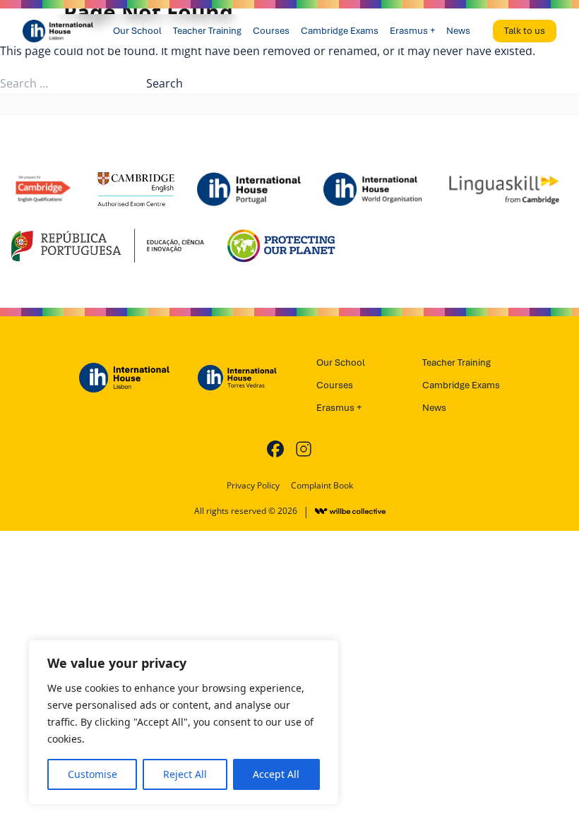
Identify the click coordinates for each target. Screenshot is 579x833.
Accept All (276, 774)
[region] (183, 722)
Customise (92, 774)
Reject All (185, 774)
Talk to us (524, 31)
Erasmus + (412, 31)
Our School (137, 31)
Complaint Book (322, 485)
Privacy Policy (253, 485)
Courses (271, 31)
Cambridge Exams (339, 31)
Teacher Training (207, 31)
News (458, 31)
